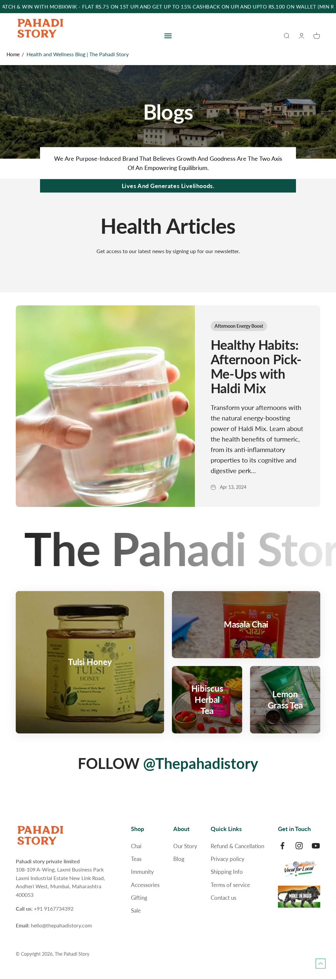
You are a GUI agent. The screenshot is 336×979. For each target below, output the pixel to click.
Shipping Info (227, 871)
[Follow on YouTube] (315, 845)
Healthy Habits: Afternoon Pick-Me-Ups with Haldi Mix (256, 366)
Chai (136, 846)
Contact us (223, 897)
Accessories (145, 884)
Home (13, 54)
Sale (136, 910)
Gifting (139, 897)
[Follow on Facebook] (282, 845)
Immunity (142, 871)
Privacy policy (227, 858)
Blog (178, 858)
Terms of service (230, 884)
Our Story (185, 846)
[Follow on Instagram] (299, 845)
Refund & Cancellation (237, 846)
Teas (136, 858)
